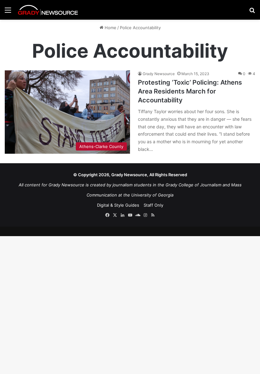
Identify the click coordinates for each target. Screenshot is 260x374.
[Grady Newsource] (48, 9)
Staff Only (153, 205)
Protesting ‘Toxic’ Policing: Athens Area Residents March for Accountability (190, 91)
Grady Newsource (159, 73)
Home (109, 27)
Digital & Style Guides (118, 205)
